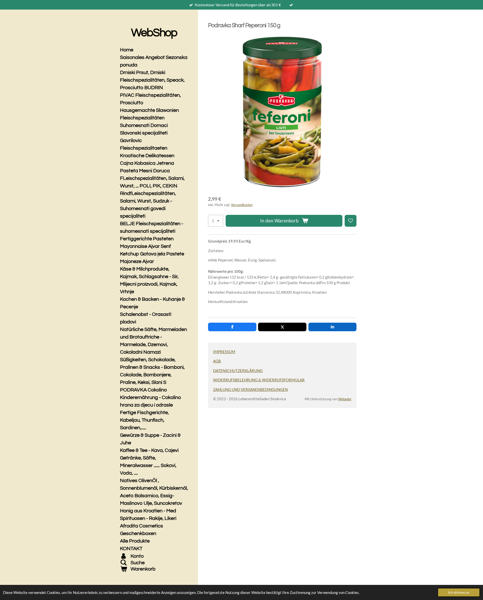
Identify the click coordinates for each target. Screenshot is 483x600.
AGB (217, 361)
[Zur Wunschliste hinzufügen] (350, 221)
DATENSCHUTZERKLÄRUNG (238, 370)
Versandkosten (242, 205)
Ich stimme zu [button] (458, 592)
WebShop (154, 33)
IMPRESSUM (224, 351)
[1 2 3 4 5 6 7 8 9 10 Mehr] (215, 221)
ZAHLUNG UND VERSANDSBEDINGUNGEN (250, 389)
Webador (344, 399)
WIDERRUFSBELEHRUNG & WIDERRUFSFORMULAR (259, 380)
